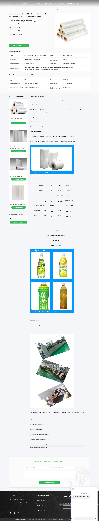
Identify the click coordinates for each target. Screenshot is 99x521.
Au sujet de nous (47, 3)
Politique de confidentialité (21, 519)
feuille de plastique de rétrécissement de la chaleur (50, 446)
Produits (31, 3)
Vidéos (38, 3)
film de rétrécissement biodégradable (38, 447)
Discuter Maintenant (18, 45)
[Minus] (95, 489)
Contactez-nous (59, 3)
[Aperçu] (14, 3)
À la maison (13, 9)
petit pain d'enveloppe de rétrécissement (73, 446)
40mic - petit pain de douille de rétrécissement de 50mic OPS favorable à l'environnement (16, 176)
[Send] (96, 518)
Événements (70, 3)
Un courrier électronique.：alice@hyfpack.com (21, 502)
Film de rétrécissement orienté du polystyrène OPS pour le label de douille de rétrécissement (17, 148)
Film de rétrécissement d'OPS (28, 9)
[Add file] (72, 518)
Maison (24, 3)
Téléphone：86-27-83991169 (17, 499)
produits (19, 9)
